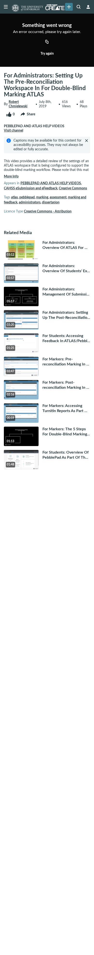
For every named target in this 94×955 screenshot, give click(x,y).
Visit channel (13, 130)
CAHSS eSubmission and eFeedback (30, 188)
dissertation (51, 202)
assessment (58, 197)
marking (42, 197)
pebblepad (27, 197)
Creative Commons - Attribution (48, 211)
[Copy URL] (47, 42)
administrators (29, 202)
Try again (47, 53)
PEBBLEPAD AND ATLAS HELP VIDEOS (50, 183)
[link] (69, 7)
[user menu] (88, 7)
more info (11, 176)
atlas (14, 197)
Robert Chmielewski (18, 104)
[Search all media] (78, 7)
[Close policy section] (86, 140)
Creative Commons (73, 188)
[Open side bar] (6, 7)
